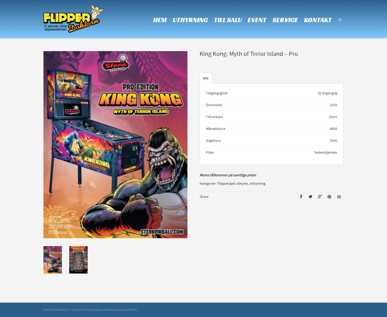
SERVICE (285, 20)
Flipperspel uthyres (232, 183)
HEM (160, 20)
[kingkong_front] (50, 59)
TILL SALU (228, 20)
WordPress (130, 310)
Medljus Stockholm (104, 310)
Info (206, 78)
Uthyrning (257, 183)
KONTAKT (318, 20)
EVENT (257, 20)
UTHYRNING (190, 20)
